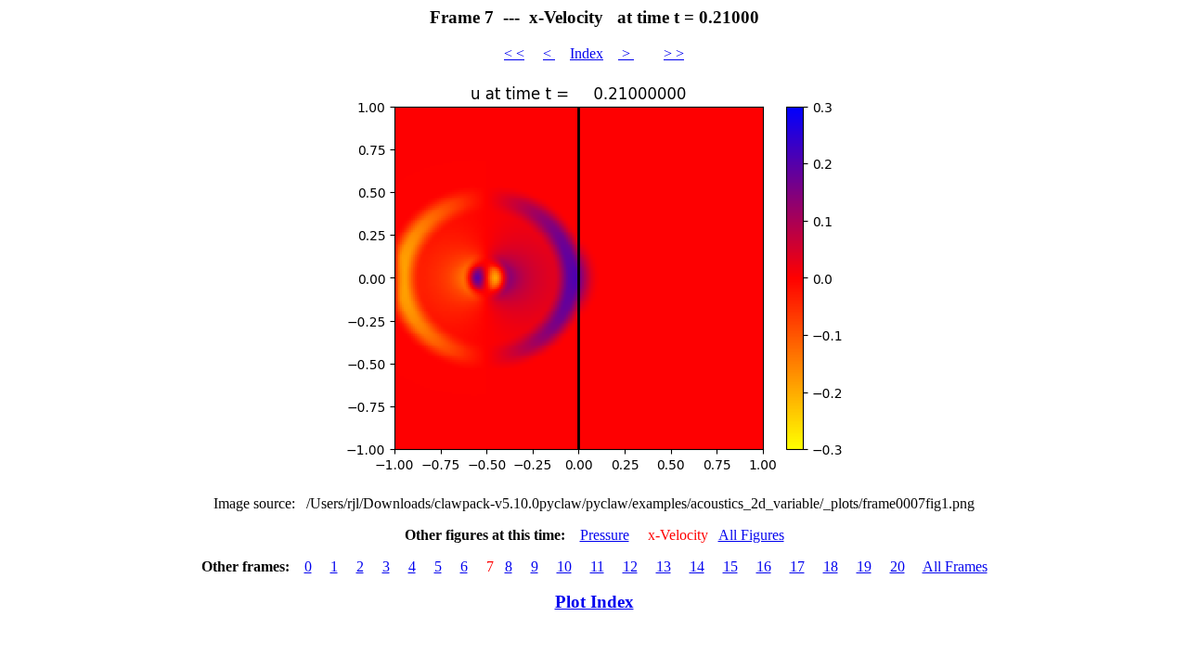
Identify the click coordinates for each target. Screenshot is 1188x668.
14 (697, 566)
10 (564, 566)
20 (897, 566)
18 (830, 566)
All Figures (751, 535)
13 (663, 566)
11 (597, 566)
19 (864, 566)
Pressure (604, 535)
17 (797, 566)
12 (630, 566)
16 (763, 566)
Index (586, 53)
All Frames (955, 566)
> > (674, 53)
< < (514, 53)
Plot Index (594, 601)
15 (730, 566)
